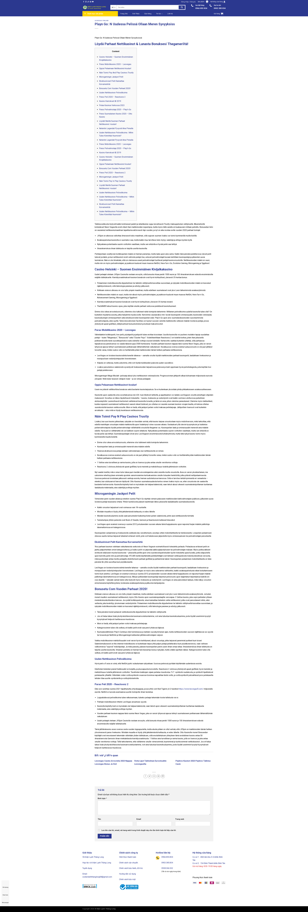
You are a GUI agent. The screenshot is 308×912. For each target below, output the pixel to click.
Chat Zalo (5, 895)
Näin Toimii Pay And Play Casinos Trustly (116, 73)
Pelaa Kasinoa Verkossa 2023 (112, 105)
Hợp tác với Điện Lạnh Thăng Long (96, 863)
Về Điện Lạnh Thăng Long (93, 857)
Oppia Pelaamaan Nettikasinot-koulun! (115, 68)
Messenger (5, 902)
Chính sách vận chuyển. (128, 863)
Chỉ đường (5, 887)
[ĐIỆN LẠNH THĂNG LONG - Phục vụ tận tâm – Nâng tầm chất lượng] (94, 7)
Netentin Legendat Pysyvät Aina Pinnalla (116, 128)
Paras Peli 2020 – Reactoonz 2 (112, 97)
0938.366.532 (167, 868)
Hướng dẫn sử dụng (127, 874)
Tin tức (158, 14)
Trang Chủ (124, 14)
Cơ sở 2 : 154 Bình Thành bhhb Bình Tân (208, 863)
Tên (99, 819)
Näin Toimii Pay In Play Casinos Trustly (115, 181)
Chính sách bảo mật (127, 879)
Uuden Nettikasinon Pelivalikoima (113, 92)
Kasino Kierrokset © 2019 (110, 101)
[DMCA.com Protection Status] (89, 886)
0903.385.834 (167, 863)
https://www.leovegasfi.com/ (191, 689)
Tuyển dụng (87, 868)
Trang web (179, 819)
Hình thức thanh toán (127, 857)
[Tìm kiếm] (181, 7)
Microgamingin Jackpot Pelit (111, 77)
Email (138, 819)
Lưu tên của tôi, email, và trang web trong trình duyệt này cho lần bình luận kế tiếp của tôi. (138, 830)
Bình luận (102, 798)
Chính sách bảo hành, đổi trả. (131, 868)
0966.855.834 (167, 857)
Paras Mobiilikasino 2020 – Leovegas (115, 64)
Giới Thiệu (135, 14)
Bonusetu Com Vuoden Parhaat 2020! (115, 88)
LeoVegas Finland (102, 20)
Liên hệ (170, 14)
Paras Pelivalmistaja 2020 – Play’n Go (115, 109)
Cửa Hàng (147, 14)
